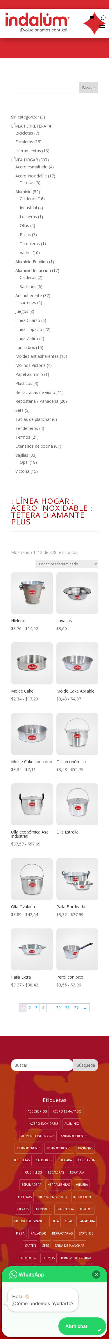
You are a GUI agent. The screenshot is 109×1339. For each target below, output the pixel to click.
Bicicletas (22, 1160)
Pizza (20, 1233)
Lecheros (42, 1209)
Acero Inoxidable (49, 508)
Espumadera (31, 1185)
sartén (30, 1246)
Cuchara (65, 1160)
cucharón (86, 1160)
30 (58, 1007)
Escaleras (56, 1172)
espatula (77, 1172)
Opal (68, 1221)
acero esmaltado (67, 1111)
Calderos (43, 1160)
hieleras (25, 1197)
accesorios (37, 1111)
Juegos (22, 1209)
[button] (96, 1274)
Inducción (82, 1197)
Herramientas (58, 1185)
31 (67, 1007)
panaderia (86, 1221)
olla (55, 1221)
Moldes (86, 1209)
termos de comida (76, 1258)
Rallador (38, 1233)
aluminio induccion (38, 1136)
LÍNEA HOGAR (42, 501)
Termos (48, 1258)
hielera (82, 1185)
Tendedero (27, 1258)
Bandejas (85, 1148)
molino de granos (29, 1221)
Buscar (88, 87)
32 (76, 1007)
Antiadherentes (59, 1148)
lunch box (65, 1209)
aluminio (72, 1124)
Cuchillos (33, 1172)
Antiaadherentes (74, 1136)
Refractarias (62, 1233)
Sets (45, 1246)
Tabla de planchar (69, 1246)
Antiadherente (28, 1148)
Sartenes (86, 1233)
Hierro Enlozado (52, 1197)
